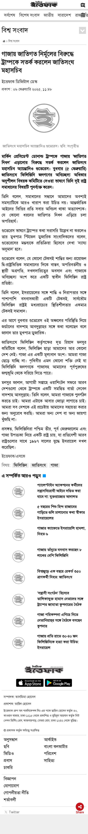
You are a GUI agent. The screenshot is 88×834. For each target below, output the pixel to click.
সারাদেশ (64, 15)
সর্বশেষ (9, 15)
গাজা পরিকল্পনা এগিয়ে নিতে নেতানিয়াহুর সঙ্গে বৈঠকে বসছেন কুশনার (59, 620)
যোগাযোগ (11, 785)
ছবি (6, 746)
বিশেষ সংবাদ (29, 15)
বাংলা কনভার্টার (56, 746)
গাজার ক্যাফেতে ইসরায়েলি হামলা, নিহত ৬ (61, 531)
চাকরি (8, 767)
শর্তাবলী (10, 799)
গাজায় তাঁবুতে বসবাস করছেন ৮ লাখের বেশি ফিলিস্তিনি (59, 553)
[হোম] (4, 41)
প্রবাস (8, 760)
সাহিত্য (49, 760)
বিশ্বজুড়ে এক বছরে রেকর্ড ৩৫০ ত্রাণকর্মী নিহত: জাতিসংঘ (59, 574)
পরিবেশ (50, 753)
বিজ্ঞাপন (10, 778)
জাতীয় (49, 15)
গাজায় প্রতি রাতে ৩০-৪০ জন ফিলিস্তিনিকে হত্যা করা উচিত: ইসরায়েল (58, 642)
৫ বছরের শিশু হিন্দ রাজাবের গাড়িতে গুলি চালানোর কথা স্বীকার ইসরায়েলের (61, 512)
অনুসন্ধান (10, 739)
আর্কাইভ (50, 739)
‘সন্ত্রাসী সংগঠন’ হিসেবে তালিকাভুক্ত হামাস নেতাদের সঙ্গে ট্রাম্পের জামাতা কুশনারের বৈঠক (60, 599)
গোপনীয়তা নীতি (16, 792)
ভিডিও (9, 753)
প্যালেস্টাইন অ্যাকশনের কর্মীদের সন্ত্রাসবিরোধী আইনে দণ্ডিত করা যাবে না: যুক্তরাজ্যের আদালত (59, 491)
